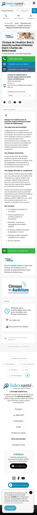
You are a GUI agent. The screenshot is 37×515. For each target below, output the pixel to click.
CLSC (26, 370)
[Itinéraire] (4, 102)
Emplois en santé (18, 433)
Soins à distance (18, 18)
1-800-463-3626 (15, 58)
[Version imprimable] (20, 102)
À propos (18, 409)
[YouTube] (23, 478)
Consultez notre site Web (18, 64)
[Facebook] (18, 478)
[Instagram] (14, 478)
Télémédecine (10, 364)
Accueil (17, 23)
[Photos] (14, 102)
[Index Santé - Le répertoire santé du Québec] (13, 4)
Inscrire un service (20, 485)
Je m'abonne (20, 466)
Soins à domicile (28, 364)
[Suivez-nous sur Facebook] (6, 115)
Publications (18, 421)
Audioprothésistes (10, 25)
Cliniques (14, 370)
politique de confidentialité (13, 503)
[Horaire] (9, 102)
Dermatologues (16, 376)
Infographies (30, 18)
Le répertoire (18, 415)
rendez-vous (16, 265)
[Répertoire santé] (27, 375)
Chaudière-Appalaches (24, 25)
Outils (18, 427)
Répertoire (6, 18)
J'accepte (10, 508)
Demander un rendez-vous (18, 69)
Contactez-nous (18, 445)
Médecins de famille (20, 358)
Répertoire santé (25, 23)
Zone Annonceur (18, 439)
